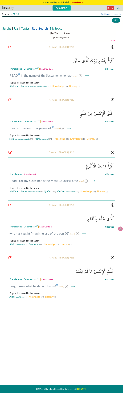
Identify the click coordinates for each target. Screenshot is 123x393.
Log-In (117, 13)
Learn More (76, 2)
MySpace (56, 28)
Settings (105, 13)
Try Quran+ (62, 8)
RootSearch (40, 28)
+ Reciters (109, 69)
